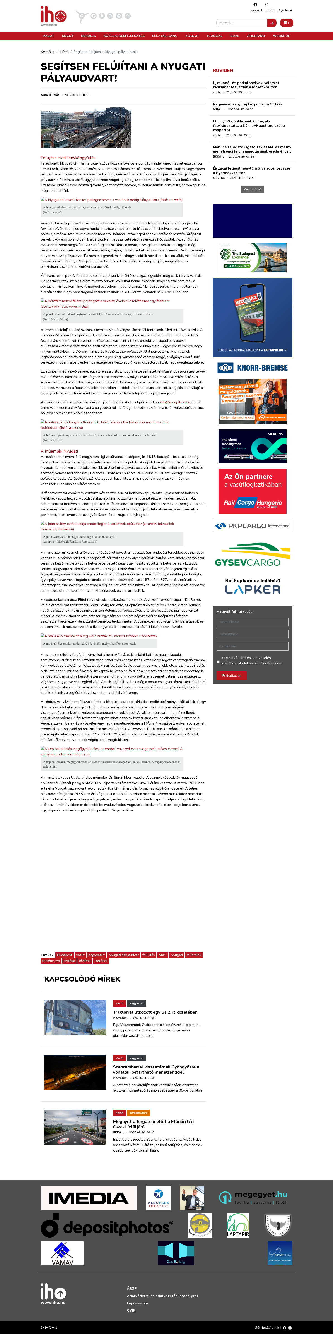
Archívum (256, 36)
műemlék (194, 955)
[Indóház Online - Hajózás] (119, 15)
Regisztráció (285, 10)
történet (101, 960)
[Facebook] (254, 4)
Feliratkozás (231, 675)
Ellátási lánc (164, 36)
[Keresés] (272, 23)
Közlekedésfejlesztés (124, 36)
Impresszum (137, 1303)
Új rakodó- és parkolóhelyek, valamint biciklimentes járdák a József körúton (246, 85)
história (69, 960)
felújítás (148, 955)
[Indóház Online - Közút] (93, 15)
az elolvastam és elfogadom (251, 660)
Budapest (64, 955)
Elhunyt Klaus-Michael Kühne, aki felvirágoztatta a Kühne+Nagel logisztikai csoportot (249, 125)
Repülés (88, 36)
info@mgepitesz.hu (175, 402)
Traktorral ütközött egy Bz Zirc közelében (155, 1012)
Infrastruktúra (138, 1113)
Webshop (281, 36)
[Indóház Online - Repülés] (82, 15)
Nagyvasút (136, 1003)
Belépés (270, 10)
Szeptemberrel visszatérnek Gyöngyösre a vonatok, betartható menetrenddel (156, 1069)
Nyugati (177, 955)
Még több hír (253, 189)
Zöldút (192, 36)
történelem (51, 960)
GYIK (131, 1310)
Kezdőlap (48, 51)
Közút (67, 36)
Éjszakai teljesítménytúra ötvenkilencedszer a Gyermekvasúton (251, 170)
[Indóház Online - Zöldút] (110, 15)
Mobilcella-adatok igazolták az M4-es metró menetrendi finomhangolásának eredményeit (252, 149)
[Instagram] (265, 4)
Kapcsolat (256, 10)
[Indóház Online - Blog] (102, 15)
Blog (234, 36)
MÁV (163, 955)
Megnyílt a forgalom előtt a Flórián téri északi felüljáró (153, 1124)
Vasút (48, 36)
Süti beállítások (267, 1327)
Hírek (64, 51)
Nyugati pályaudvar (124, 955)
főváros (85, 960)
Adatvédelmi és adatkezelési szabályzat (162, 1295)
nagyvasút (97, 955)
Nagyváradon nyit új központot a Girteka (248, 104)
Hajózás (214, 36)
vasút (80, 955)
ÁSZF (132, 1288)
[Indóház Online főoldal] (128, 15)
